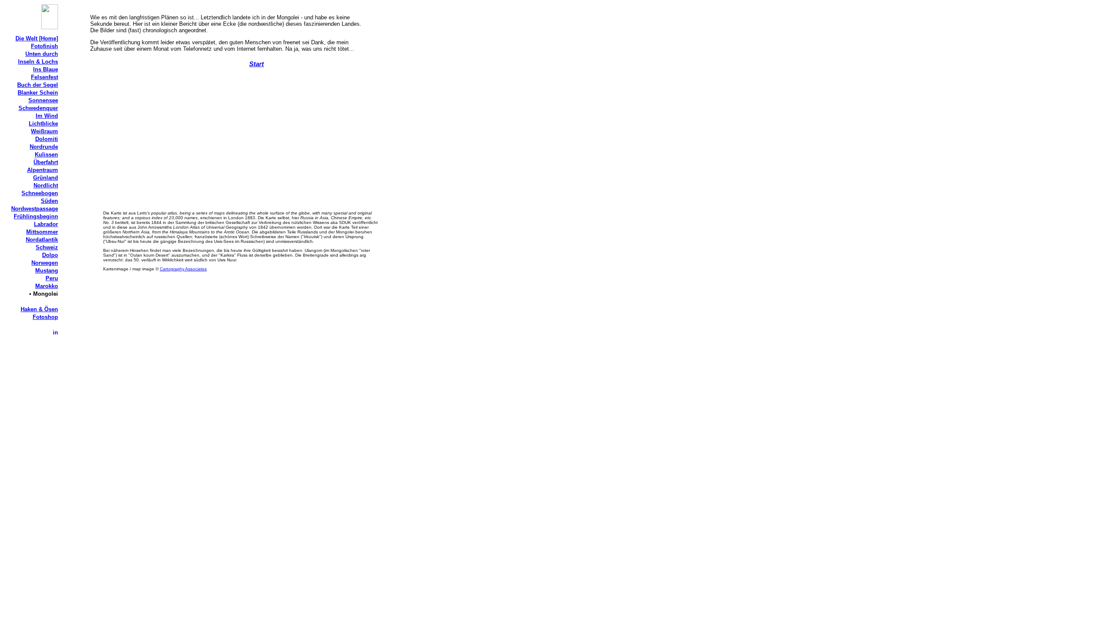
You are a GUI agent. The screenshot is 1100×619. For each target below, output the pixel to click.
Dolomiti (46, 139)
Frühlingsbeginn (36, 216)
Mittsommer (42, 232)
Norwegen (44, 263)
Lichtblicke (43, 123)
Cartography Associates (183, 269)
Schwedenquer (38, 108)
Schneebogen (39, 193)
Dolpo (50, 255)
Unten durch (41, 54)
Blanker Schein (38, 92)
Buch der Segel (37, 85)
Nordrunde (44, 147)
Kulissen (46, 154)
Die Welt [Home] (36, 38)
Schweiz (47, 247)
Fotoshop (45, 317)
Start (256, 63)
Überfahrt (46, 162)
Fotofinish (44, 46)
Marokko (46, 286)
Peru (52, 278)
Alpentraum (42, 170)
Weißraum (44, 131)
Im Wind (47, 116)
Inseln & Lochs (38, 61)
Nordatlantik (42, 239)
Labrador (46, 224)
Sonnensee (43, 100)
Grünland (45, 178)
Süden (49, 201)
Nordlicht (46, 185)
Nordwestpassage (34, 208)
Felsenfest (44, 77)
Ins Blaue (45, 69)
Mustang (46, 270)
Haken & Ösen (39, 309)
